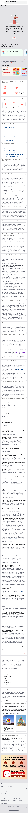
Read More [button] (13, 62)
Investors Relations (12, 801)
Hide (24, 653)
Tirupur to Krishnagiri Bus (9, 140)
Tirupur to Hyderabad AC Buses (11, 148)
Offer (5, 798)
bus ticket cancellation (14, 538)
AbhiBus (9, 806)
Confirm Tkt (16, 806)
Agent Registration (4, 803)
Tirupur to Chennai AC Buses (10, 150)
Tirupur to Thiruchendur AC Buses (11, 152)
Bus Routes (7, 59)
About (8, 798)
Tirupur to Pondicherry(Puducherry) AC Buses (14, 154)
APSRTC (6, 727)
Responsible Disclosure (5, 800)
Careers (20, 800)
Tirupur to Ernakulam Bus (9, 131)
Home (2, 59)
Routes (16, 800)
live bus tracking (19, 369)
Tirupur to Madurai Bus (9, 129)
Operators (13, 800)
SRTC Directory (13, 713)
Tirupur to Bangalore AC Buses (11, 146)
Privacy (20, 798)
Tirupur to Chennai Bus (9, 127)
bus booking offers (20, 352)
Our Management (4, 801)
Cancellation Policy (20, 801)
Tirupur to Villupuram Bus (9, 134)
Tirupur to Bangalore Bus (9, 132)
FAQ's (14, 798)
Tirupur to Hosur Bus (8, 138)
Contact (11, 798)
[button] (2, 2)
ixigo (13, 806)
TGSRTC (19, 727)
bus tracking (21, 591)
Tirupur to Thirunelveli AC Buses (11, 156)
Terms (17, 798)
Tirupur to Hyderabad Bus (10, 136)
